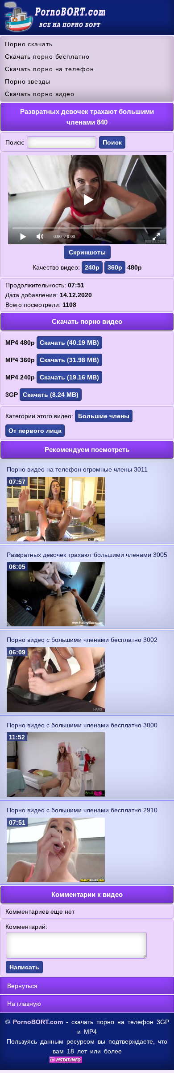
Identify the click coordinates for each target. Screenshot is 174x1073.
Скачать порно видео (40, 93)
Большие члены (103, 416)
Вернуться (22, 985)
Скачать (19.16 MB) (69, 377)
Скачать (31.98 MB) (69, 359)
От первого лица (35, 430)
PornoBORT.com (38, 1021)
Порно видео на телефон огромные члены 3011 (77, 469)
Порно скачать (29, 44)
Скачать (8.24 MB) (51, 394)
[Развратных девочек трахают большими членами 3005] (56, 624)
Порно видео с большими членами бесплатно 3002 (82, 639)
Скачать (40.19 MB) (69, 342)
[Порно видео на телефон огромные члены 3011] (56, 539)
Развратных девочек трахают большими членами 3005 (87, 554)
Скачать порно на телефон (49, 69)
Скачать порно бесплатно (47, 56)
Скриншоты (87, 252)
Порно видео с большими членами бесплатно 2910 (82, 810)
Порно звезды (27, 81)
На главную (24, 1003)
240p (92, 267)
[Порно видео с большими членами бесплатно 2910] (56, 879)
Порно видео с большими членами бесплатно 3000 (82, 725)
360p (115, 267)
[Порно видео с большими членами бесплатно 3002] (56, 709)
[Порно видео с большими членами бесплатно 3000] (56, 794)
